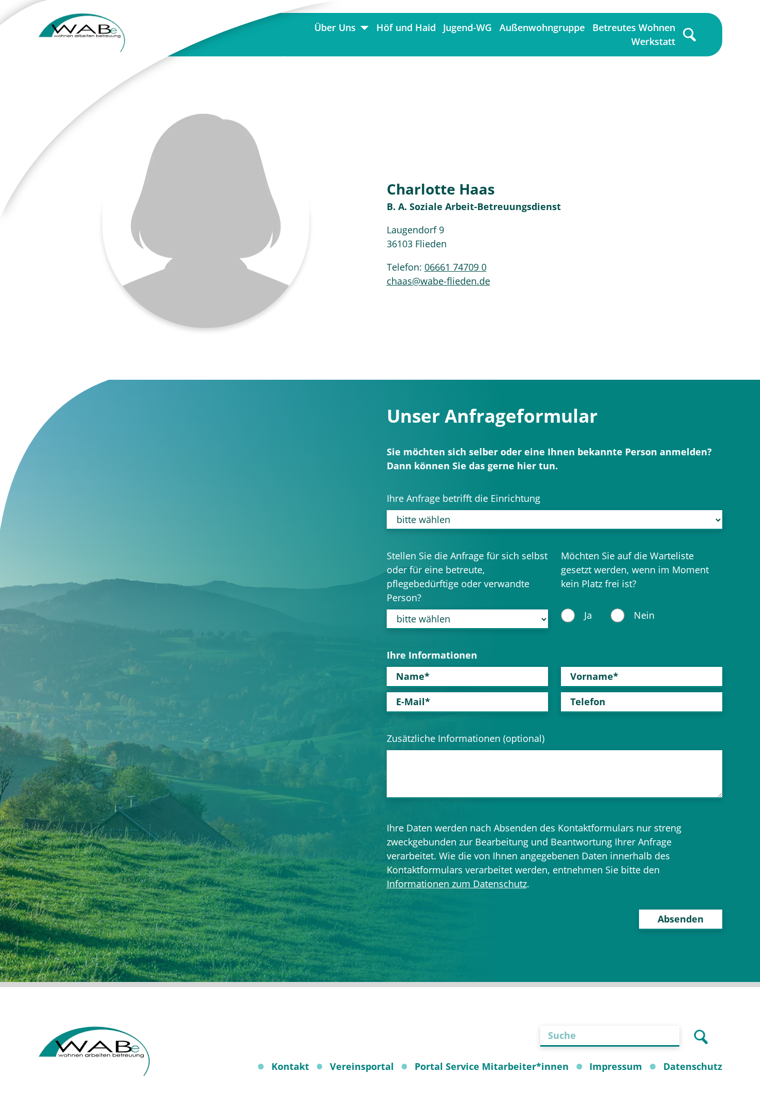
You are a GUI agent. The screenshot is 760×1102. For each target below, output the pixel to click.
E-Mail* (413, 701)
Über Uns (335, 27)
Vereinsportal (362, 1066)
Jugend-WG (467, 27)
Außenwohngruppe (542, 27)
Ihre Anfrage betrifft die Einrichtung (463, 498)
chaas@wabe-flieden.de (438, 281)
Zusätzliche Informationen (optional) (465, 738)
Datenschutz (692, 1066)
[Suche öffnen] (689, 34)
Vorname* (594, 676)
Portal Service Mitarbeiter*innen (492, 1066)
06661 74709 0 (455, 267)
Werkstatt (653, 41)
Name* (413, 676)
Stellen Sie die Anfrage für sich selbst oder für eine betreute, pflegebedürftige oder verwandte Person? (467, 576)
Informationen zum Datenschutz (457, 883)
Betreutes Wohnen (633, 27)
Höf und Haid (406, 27)
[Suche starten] (700, 1036)
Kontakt (290, 1066)
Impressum (615, 1066)
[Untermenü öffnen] (364, 28)
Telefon (587, 701)
